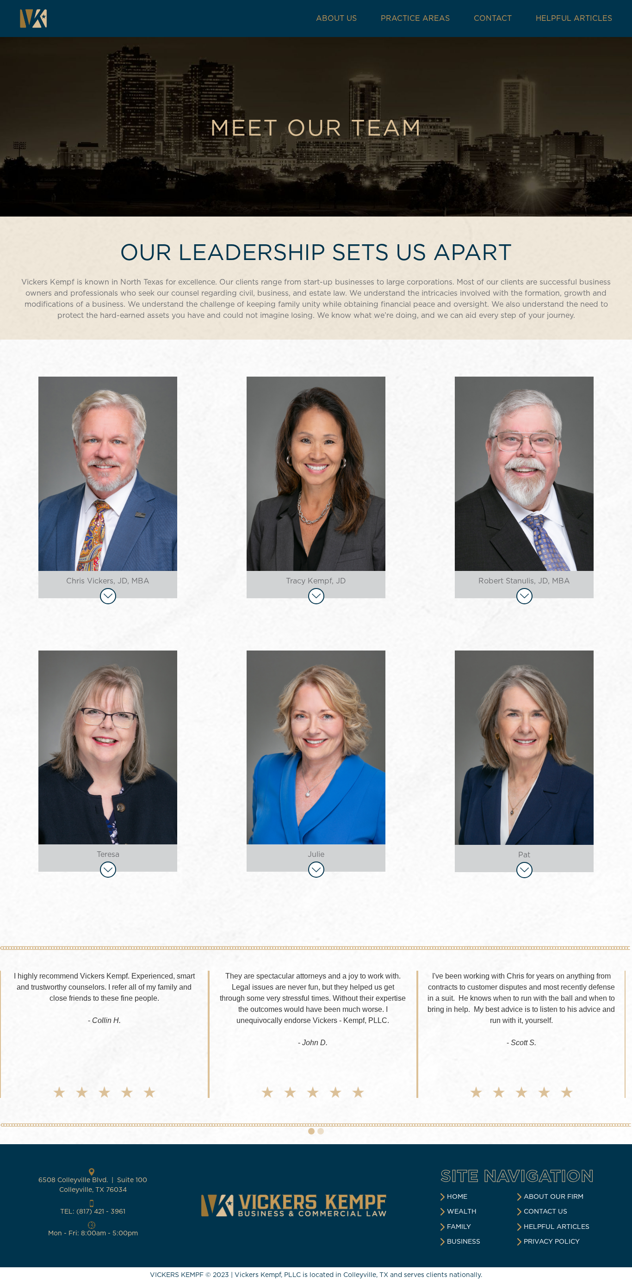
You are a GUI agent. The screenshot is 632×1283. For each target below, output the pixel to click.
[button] (18, 1039)
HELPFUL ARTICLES (574, 18)
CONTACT (493, 18)
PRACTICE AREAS (415, 18)
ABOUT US (336, 18)
